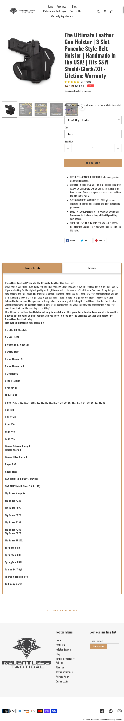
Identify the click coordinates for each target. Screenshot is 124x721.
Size (66, 113)
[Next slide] (82, 107)
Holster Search (63, 649)
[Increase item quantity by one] (118, 148)
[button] (72, 81)
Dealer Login (62, 681)
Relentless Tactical (98, 719)
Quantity (68, 141)
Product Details (32, 268)
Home (58, 640)
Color (66, 127)
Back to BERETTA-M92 (64, 610)
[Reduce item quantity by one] (68, 148)
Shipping (68, 91)
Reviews (92, 268)
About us (60, 667)
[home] (22, 11)
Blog (58, 654)
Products (60, 645)
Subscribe (98, 646)
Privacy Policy (62, 677)
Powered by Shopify (114, 719)
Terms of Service (64, 672)
